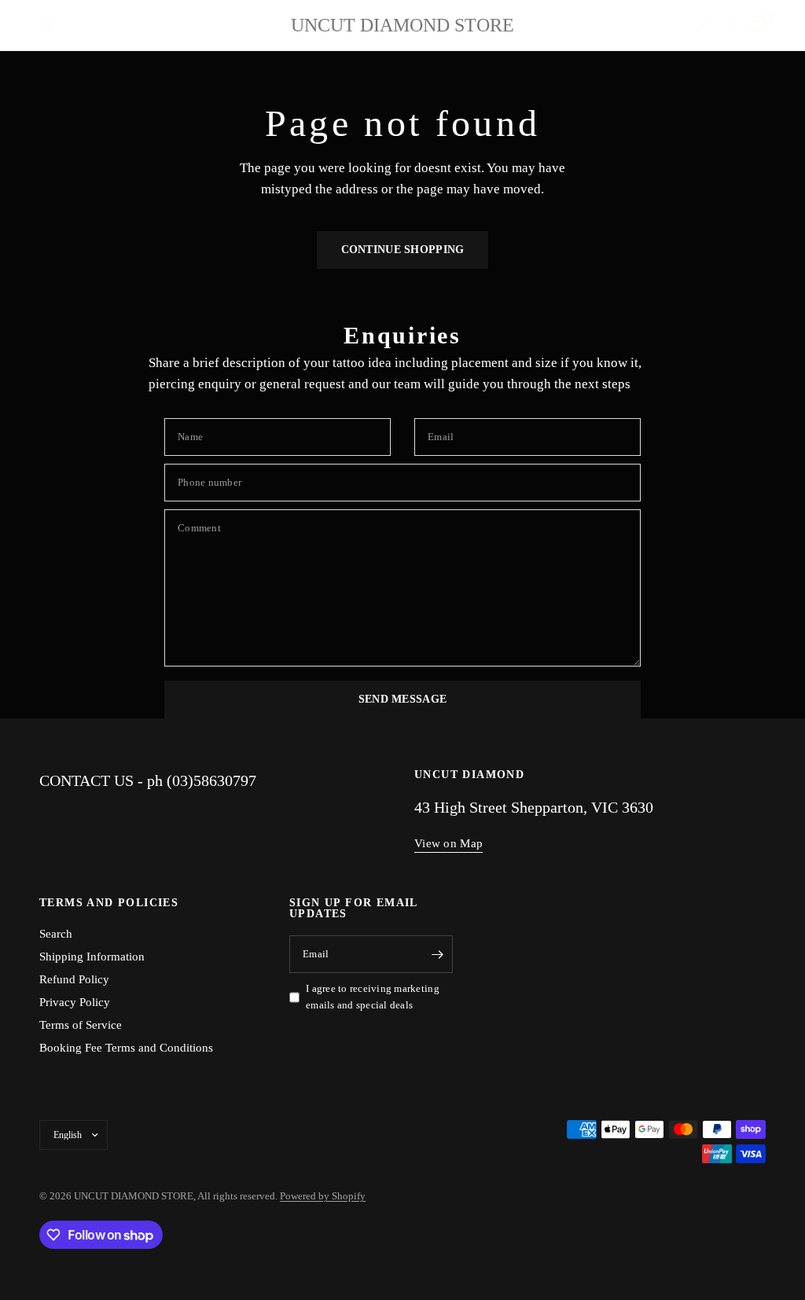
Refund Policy (74, 979)
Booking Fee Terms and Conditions (126, 1047)
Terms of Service (80, 1025)
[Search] (731, 25)
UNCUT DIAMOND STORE (402, 25)
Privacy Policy (74, 1002)
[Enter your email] (437, 954)
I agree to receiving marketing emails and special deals (372, 996)
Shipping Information (92, 956)
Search (55, 933)
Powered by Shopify (323, 1196)
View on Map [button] (448, 843)
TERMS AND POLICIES (108, 903)
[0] (755, 25)
